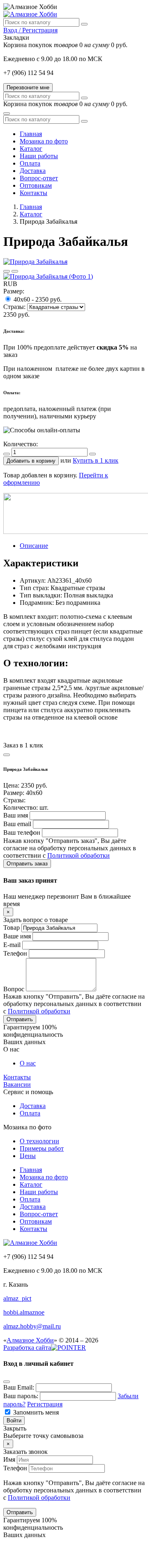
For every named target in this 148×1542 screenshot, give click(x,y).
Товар (11, 927)
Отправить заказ (27, 864)
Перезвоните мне (28, 87)
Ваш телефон (21, 832)
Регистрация (44, 1404)
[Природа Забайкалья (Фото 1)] (48, 276)
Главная (31, 206)
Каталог (31, 214)
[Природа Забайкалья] (35, 261)
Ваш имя (15, 815)
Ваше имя (17, 936)
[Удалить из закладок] (15, 271)
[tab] (34, 545)
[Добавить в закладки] (6, 271)
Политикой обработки (78, 855)
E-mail (12, 944)
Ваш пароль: (20, 1395)
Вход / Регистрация (30, 30)
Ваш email (17, 823)
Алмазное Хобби (30, 1340)
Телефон (15, 953)
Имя (9, 1459)
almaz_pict (17, 1298)
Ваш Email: (18, 1387)
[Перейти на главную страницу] (30, 14)
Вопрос (13, 989)
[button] (31, 460)
